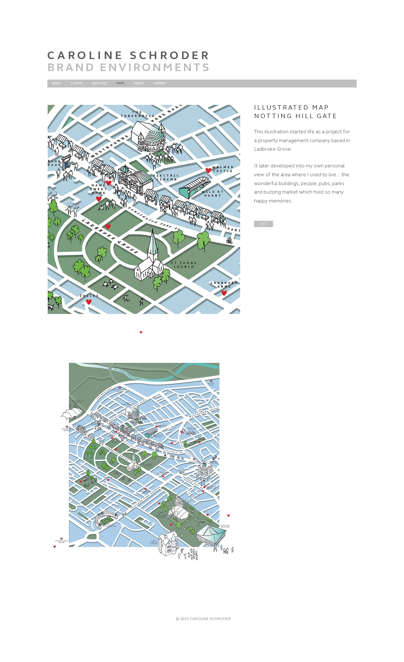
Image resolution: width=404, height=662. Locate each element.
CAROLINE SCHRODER (129, 55)
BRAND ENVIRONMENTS (129, 67)
